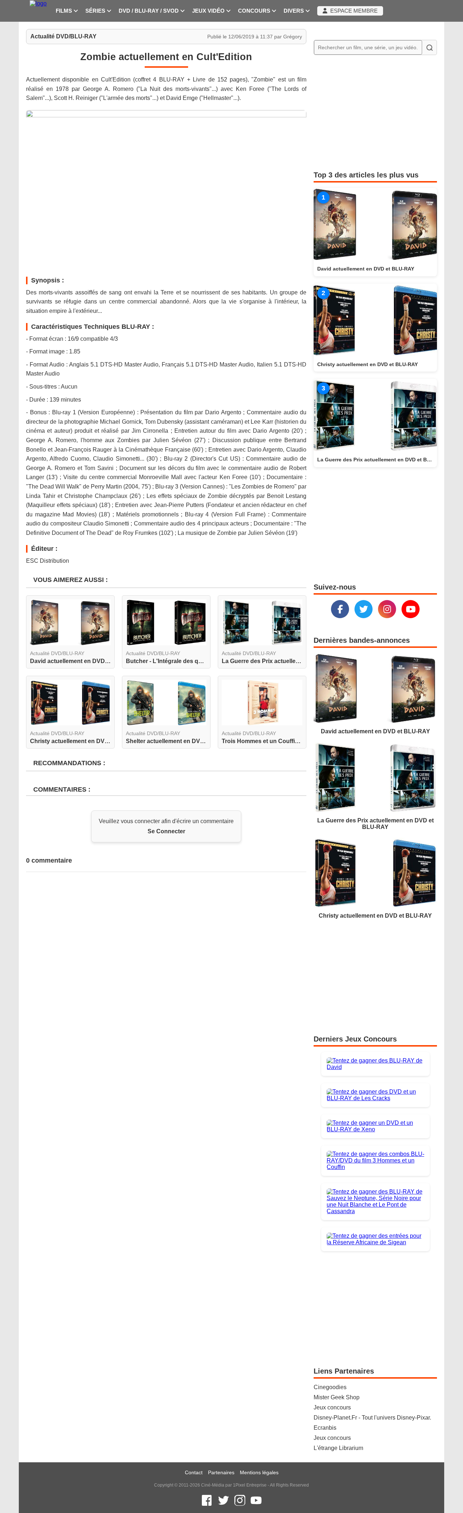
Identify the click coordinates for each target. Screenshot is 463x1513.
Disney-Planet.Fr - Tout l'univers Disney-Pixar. (372, 1417)
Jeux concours (332, 1407)
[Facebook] (340, 609)
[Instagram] (387, 609)
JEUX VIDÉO (209, 11)
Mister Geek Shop (337, 1397)
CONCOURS (255, 11)
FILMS (64, 11)
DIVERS (294, 11)
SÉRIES (96, 11)
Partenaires (221, 1472)
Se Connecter (166, 831)
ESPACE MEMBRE (352, 11)
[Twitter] (363, 609)
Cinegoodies (330, 1387)
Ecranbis (325, 1428)
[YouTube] (411, 609)
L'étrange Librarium (338, 1448)
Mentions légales (259, 1472)
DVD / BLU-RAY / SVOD (149, 11)
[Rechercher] (429, 47)
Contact (194, 1472)
